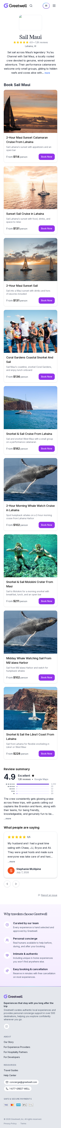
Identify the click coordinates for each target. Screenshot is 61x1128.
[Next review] (16, 883)
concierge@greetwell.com (23, 1082)
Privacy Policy (10, 1123)
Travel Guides (11, 1070)
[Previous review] (7, 883)
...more (7, 818)
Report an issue (49, 895)
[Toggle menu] (54, 6)
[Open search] (31, 5)
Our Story (9, 1042)
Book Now (46, 156)
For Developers (12, 1057)
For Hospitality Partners (16, 1052)
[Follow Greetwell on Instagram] (6, 1026)
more (47, 72)
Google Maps (41, 779)
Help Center (10, 1075)
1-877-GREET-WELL (20, 1088)
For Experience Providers (17, 1047)
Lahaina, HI (30, 46)
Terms (23, 1123)
